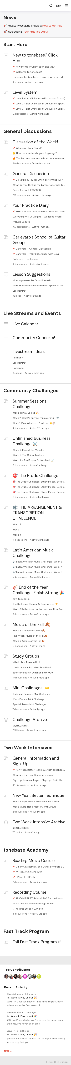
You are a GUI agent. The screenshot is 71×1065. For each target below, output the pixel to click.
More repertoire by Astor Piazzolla (32, 280)
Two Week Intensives (27, 747)
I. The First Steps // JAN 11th (28, 908)
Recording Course (29, 892)
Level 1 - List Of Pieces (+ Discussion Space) (40, 98)
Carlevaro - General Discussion (33, 248)
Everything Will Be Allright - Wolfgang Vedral (37, 216)
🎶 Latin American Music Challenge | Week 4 (38, 566)
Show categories (21, 725)
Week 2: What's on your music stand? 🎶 (36, 417)
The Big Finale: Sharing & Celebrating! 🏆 (35, 604)
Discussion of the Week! (35, 142)
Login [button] (58, 5)
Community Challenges (30, 390)
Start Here (15, 44)
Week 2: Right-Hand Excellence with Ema (36, 801)
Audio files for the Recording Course (33, 903)
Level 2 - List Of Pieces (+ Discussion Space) (41, 103)
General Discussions (27, 131)
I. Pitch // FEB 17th (25, 877)
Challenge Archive (30, 719)
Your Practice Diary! (35, 31)
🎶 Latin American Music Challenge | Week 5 (37, 561)
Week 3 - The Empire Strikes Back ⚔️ (33, 460)
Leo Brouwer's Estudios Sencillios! (32, 667)
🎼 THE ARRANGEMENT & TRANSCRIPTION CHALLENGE (37, 513)
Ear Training (19, 290)
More (6, 1051)
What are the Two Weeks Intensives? (33, 775)
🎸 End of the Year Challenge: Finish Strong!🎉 (38, 590)
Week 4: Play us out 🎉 (26, 412)
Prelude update (21, 221)
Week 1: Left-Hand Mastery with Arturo (35, 806)
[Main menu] (66, 6)
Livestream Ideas (29, 351)
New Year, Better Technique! (39, 795)
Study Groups (26, 656)
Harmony (18, 357)
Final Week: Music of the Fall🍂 (30, 635)
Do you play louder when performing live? (39, 179)
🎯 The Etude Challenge (35, 475)
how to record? (21, 598)
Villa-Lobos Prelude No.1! (26, 662)
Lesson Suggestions (31, 274)
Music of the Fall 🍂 (31, 624)
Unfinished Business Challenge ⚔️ (31, 441)
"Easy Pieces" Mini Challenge (28, 699)
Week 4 (17, 524)
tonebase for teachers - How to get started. (38, 77)
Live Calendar (25, 324)
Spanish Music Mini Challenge (29, 704)
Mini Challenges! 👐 (31, 688)
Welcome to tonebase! (29, 71)
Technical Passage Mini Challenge (31, 694)
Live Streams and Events (32, 313)
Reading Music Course (34, 860)
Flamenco (18, 367)
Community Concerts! (34, 337)
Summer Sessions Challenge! (29, 403)
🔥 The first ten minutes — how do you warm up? (41, 158)
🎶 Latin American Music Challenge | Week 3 (37, 572)
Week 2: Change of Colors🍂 (29, 630)
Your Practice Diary (31, 205)
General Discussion (31, 173)
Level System (25, 92)
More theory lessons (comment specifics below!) (40, 285)
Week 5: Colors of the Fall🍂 (28, 640)
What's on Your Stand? (29, 148)
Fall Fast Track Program (35, 942)
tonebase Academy (26, 850)
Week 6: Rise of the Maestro (28, 450)
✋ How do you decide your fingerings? (35, 153)
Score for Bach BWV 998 (27, 190)
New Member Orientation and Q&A (35, 66)
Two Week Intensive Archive (39, 822)
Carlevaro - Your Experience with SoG (37, 253)
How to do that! (52, 25)
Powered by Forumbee (57, 1062)
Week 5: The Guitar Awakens (28, 455)
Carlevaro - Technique (25, 259)
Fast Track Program (26, 931)
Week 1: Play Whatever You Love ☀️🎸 (34, 423)
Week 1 (16, 529)
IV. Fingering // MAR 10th (29, 871)
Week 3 (17, 534)
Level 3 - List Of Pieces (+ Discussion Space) (41, 108)
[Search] (51, 6)
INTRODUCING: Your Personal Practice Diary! (40, 211)
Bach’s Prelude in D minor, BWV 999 (33, 672)
